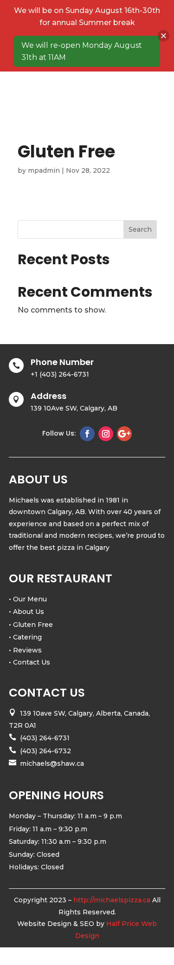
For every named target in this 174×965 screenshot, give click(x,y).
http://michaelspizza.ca (111, 900)
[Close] (163, 36)
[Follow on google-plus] (124, 433)
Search (140, 229)
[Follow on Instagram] (105, 433)
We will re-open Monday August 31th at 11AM (81, 51)
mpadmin (44, 170)
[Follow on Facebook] (87, 433)
